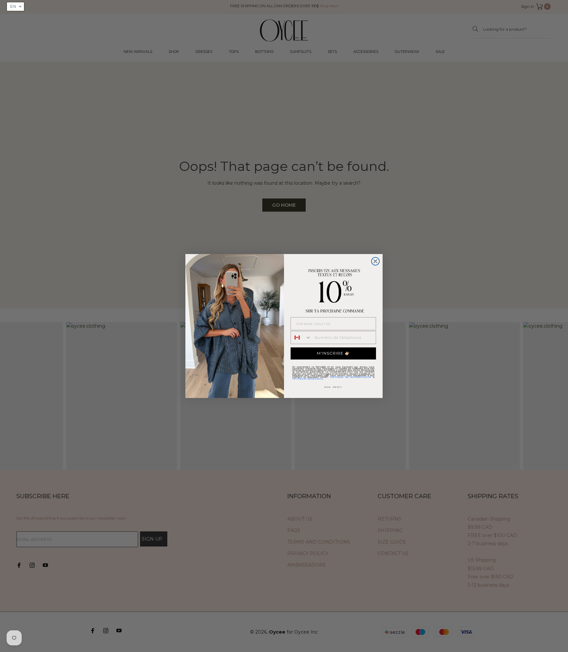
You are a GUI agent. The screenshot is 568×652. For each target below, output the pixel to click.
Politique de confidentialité (350, 377)
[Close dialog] (375, 261)
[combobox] (301, 337)
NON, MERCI (333, 387)
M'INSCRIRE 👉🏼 (333, 353)
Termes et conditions (307, 378)
